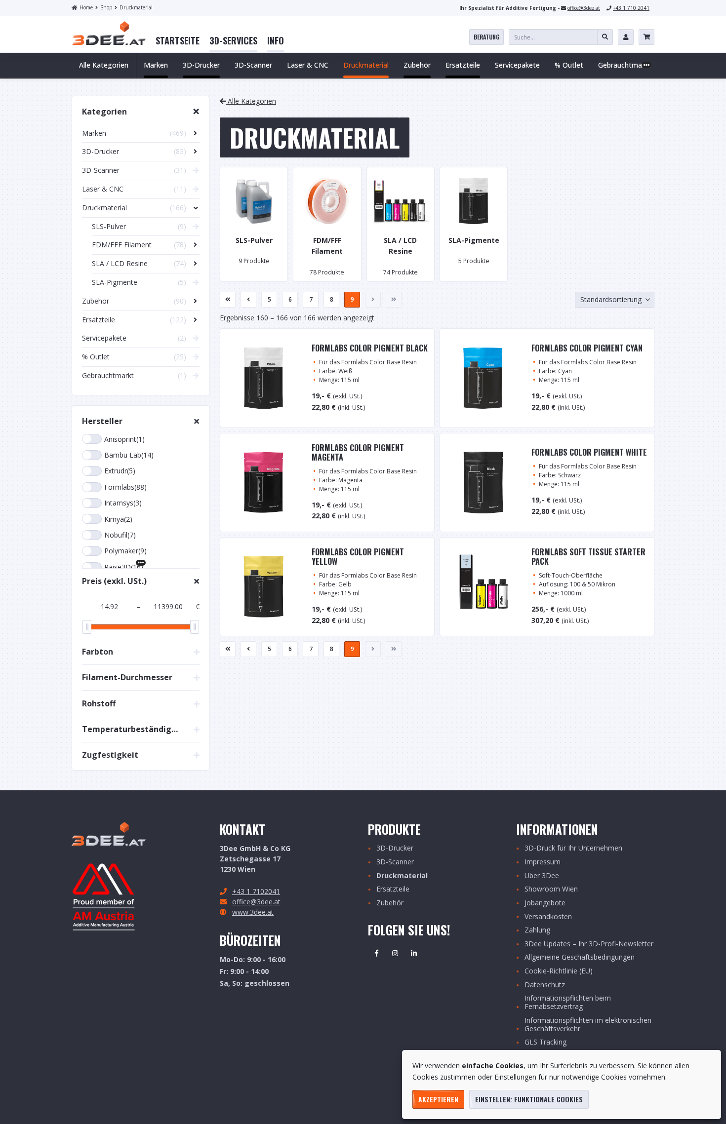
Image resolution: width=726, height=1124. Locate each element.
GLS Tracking (545, 1042)
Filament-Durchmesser (127, 677)
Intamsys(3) (123, 502)
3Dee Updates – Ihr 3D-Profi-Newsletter (588, 944)
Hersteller (102, 421)
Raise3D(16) (123, 567)
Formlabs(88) (125, 487)
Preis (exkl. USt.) (114, 581)
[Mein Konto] (626, 37)
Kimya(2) (118, 519)
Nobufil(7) (120, 535)
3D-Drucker (394, 848)
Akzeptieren (438, 1099)
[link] (178, 41)
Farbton (97, 651)
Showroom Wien (551, 889)
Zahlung (537, 930)
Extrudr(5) (119, 470)
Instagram (395, 953)
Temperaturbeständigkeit (131, 729)
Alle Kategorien (103, 65)
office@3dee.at (583, 7)
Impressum (542, 862)
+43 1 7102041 (256, 891)
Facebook (376, 953)
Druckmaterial (136, 7)
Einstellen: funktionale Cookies (529, 1099)
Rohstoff (99, 703)
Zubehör (389, 903)
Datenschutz (544, 985)
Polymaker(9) (125, 550)
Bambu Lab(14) (129, 455)
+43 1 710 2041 (631, 7)
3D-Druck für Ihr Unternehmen (573, 848)
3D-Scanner (395, 862)
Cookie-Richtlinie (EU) (558, 971)
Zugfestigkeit (110, 754)
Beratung (486, 37)
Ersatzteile (392, 889)
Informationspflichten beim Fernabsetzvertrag (567, 1002)
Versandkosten (548, 917)
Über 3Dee (541, 876)
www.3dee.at (253, 912)
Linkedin (413, 953)
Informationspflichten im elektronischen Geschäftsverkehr (587, 1024)
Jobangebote (544, 903)
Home (86, 7)
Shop (106, 7)
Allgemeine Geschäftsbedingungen (579, 957)
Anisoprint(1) (124, 439)
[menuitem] (178, 41)
